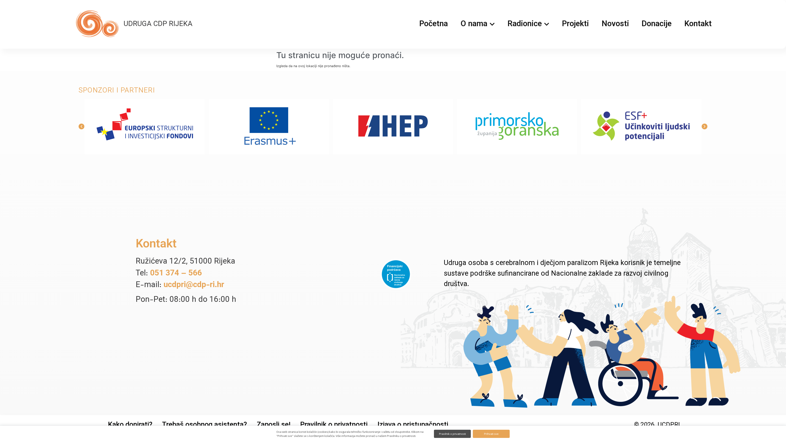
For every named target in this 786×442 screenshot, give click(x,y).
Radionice (524, 24)
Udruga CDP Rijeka (158, 24)
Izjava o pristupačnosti (412, 425)
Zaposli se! (273, 425)
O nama (474, 24)
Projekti (575, 24)
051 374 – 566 (176, 273)
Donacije (656, 24)
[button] (81, 126)
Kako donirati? (130, 425)
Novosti (615, 24)
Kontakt (698, 24)
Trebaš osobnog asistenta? (204, 425)
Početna (433, 24)
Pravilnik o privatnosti (334, 425)
